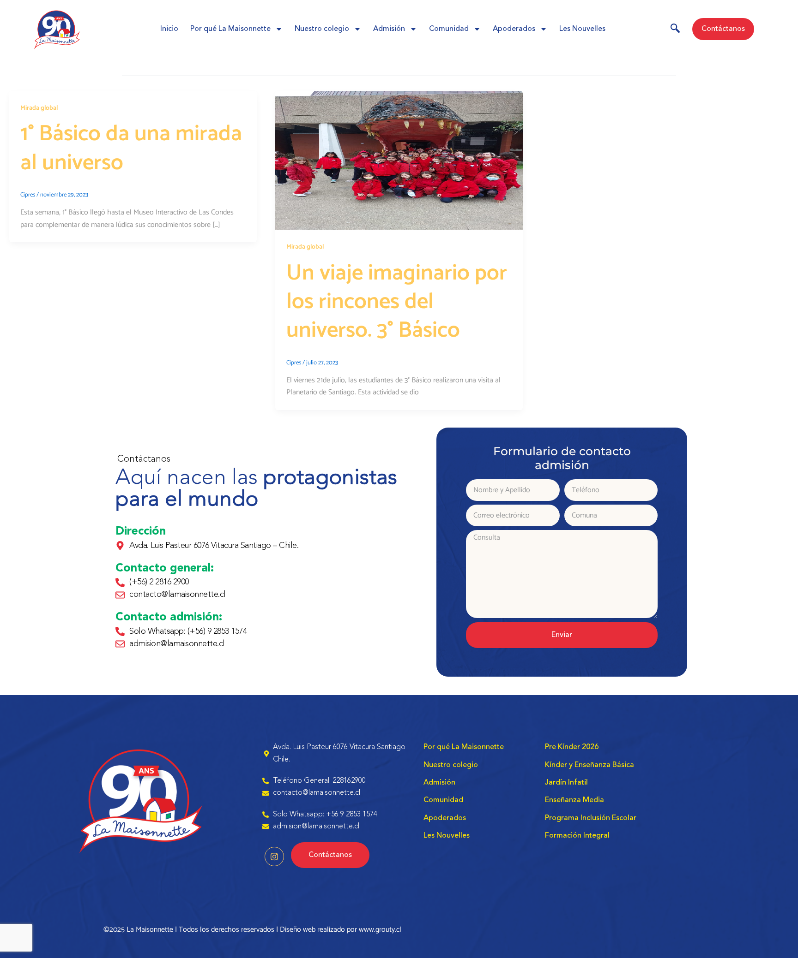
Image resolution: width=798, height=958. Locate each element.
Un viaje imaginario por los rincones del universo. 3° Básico (396, 302)
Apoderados (514, 29)
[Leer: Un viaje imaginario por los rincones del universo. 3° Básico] (399, 160)
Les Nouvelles (582, 29)
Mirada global (39, 108)
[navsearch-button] (675, 30)
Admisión (389, 29)
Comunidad (449, 29)
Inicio (169, 29)
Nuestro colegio (322, 29)
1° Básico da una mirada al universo (131, 148)
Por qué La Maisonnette (230, 29)
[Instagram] (274, 856)
